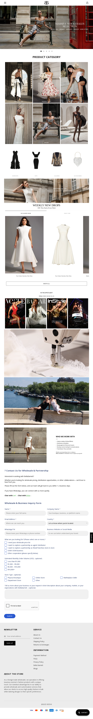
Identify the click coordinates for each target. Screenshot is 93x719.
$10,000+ (11, 569)
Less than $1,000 (14, 561)
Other (38, 580)
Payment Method (39, 655)
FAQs (35, 659)
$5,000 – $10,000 (14, 567)
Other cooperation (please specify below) (23, 553)
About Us (36, 635)
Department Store (14, 580)
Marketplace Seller (70, 578)
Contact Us (37, 638)
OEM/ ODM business (15, 550)
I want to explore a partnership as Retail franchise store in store (31, 548)
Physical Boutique (14, 578)
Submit (9, 616)
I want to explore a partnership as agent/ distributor (27, 545)
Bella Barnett (38, 665)
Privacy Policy (38, 662)
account (87, 3)
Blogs (35, 668)
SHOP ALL (46, 284)
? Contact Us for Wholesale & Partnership (26, 470)
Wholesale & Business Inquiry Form (23, 503)
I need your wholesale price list (19, 542)
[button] (87, 245)
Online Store (40, 578)
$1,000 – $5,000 (14, 564)
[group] (24, 247)
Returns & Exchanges (41, 645)
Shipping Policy (38, 641)
